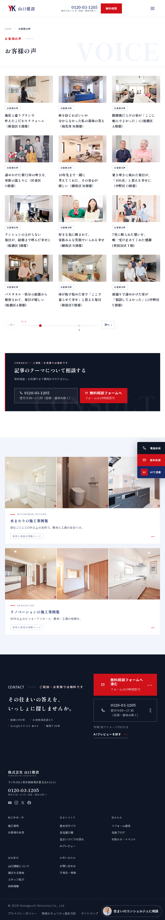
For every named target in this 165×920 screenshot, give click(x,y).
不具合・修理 (68, 873)
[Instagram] (16, 803)
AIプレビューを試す (111, 734)
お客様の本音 (16, 832)
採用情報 (13, 886)
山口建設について (19, 866)
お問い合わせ (68, 866)
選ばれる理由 (16, 873)
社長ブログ (118, 832)
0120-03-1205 (23, 790)
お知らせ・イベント (124, 839)
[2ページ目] (79, 325)
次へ (108, 324)
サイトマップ (89, 913)
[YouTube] (10, 803)
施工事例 (13, 826)
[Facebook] (29, 803)
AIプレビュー (67, 846)
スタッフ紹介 (16, 879)
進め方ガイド (68, 826)
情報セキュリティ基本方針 (59, 913)
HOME (8, 28)
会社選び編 (66, 832)
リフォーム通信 (121, 826)
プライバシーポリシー (22, 913)
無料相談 (111, 8)
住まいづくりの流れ (72, 839)
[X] (23, 803)
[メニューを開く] (152, 8)
